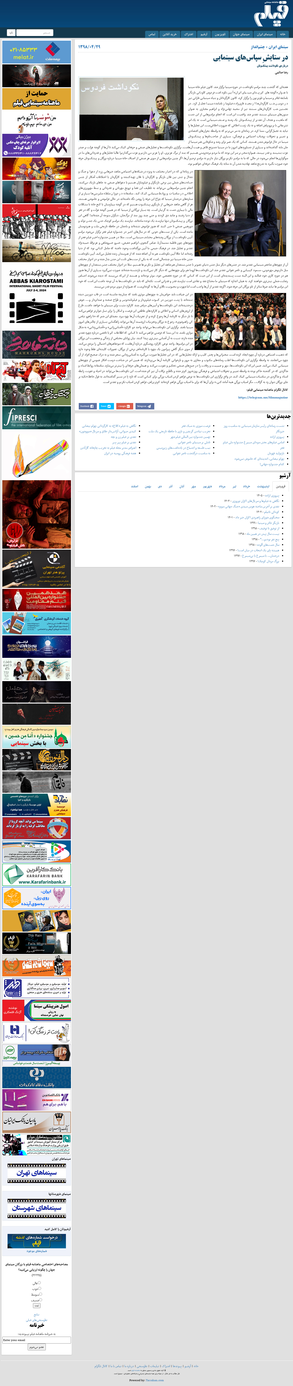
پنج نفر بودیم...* (269, 539)
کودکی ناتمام (271, 511)
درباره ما (129, 1366)
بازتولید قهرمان (276, 453)
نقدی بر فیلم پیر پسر (124, 442)
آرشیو (204, 34)
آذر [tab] (171, 486)
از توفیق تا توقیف (269, 528)
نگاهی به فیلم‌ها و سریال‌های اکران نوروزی (255, 500)
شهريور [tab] (207, 486)
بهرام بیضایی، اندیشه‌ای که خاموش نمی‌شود (259, 458)
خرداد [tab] (246, 486)
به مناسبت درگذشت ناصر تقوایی (191, 453)
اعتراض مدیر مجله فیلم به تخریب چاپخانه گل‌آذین (108, 447)
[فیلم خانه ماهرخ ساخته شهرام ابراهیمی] (36, 344)
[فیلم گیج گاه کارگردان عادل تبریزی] (36, 370)
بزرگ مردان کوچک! (268, 561)
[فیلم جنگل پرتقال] (36, 393)
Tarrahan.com (155, 1380)
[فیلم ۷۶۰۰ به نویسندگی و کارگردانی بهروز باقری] (36, 250)
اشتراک (188, 34)
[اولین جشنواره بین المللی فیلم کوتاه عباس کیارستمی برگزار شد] (36, 296)
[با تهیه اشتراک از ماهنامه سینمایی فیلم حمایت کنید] (36, 98)
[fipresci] (36, 417)
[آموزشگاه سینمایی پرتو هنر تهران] (36, 568)
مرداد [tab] (222, 486)
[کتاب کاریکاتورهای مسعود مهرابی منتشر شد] (36, 221)
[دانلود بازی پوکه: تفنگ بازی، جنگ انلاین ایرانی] (36, 168)
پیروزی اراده (277, 436)
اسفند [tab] (134, 486)
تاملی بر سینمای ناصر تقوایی (194, 442)
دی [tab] (160, 486)
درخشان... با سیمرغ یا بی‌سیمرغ (260, 555)
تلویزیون (220, 34)
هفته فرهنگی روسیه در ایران (120, 453)
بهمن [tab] (148, 486)
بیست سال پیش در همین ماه (263, 533)
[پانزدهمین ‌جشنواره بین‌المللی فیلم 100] (36, 75)
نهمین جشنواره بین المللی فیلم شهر (190, 436)
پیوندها (177, 1366)
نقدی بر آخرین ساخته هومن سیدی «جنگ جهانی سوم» (248, 506)
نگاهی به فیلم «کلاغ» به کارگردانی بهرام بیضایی (109, 425)
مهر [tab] (193, 486)
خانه (282, 34)
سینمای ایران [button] (265, 34)
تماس (152, 34)
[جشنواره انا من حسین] (36, 736)
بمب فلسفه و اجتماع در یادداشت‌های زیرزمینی (183, 447)
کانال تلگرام (101, 1366)
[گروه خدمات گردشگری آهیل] (36, 623)
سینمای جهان (241, 34)
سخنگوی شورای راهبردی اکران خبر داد (257, 517)
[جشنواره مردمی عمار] (36, 646)
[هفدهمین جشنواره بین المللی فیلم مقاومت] (36, 599)
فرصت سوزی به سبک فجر (195, 425)
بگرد (11, 32)
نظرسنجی (142, 1366)
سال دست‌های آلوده (268, 544)
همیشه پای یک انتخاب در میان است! (258, 550)
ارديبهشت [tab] (263, 486)
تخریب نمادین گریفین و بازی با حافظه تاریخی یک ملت (179, 431)
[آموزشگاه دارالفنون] (36, 759)
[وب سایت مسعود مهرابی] (36, 454)
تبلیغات (154, 1366)
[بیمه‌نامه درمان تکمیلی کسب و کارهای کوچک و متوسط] (36, 51)
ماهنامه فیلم (136, 1370)
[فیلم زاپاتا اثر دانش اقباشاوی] (36, 514)
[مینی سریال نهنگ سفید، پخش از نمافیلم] (36, 191)
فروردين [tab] (280, 486)
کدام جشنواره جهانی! (272, 464)
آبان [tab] (181, 486)
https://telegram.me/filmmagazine (263, 397)
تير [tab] (234, 486)
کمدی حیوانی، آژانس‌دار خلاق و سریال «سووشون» (107, 431)
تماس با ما (116, 1366)
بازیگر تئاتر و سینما (268, 522)
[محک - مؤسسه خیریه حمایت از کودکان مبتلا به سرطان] (36, 121)
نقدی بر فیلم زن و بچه (123, 436)
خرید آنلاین (170, 34)
